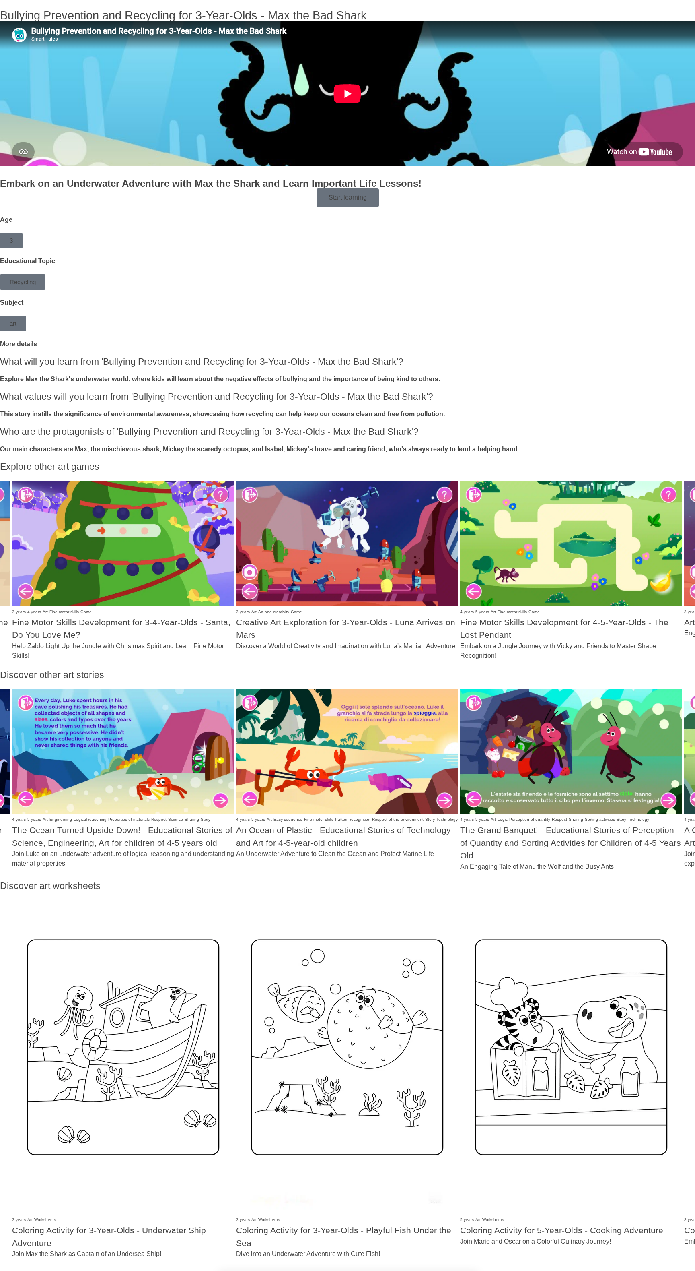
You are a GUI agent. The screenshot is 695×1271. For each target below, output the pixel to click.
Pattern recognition (352, 819)
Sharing (192, 819)
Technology (447, 819)
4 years (34, 612)
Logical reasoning (90, 819)
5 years (482, 612)
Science (175, 819)
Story (205, 819)
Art (45, 612)
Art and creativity (273, 612)
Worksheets (45, 1219)
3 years (19, 612)
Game (86, 612)
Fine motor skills (64, 612)
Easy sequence (287, 819)
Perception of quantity (529, 819)
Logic (503, 819)
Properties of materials (129, 819)
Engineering (60, 819)
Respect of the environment (398, 819)
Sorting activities (600, 819)
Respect (159, 819)
